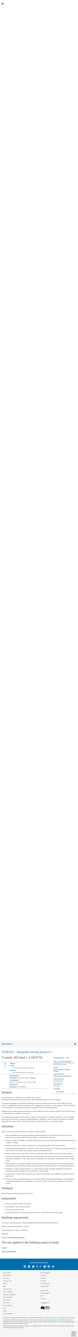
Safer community (7, 1297)
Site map (43, 1298)
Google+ (41, 1267)
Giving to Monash (8, 1313)
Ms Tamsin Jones (58, 1081)
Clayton (12, 1065)
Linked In (29, 1267)
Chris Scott (57, 1086)
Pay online (6, 1278)
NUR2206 (13, 1078)
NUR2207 (33, 1078)
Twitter (33, 1267)
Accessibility (39, 1320)
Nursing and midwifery (9, 1251)
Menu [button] (2, 3)
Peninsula (13, 1070)
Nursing (4, 1248)
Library (5, 1283)
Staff (4, 1308)
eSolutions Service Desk (50, 1317)
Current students (7, 1305)
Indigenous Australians (9, 1294)
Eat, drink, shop (7, 1281)
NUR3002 (13, 1087)
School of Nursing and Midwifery (62, 1076)
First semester (60, 1091)
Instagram (25, 1267)
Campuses (44, 1278)
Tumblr (45, 1267)
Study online (6, 1300)
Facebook (37, 1267)
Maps (4, 1286)
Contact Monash (45, 1283)
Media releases (45, 1286)
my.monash (6, 1302)
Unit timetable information (16, 1237)
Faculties (43, 1275)
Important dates (7, 1275)
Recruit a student (7, 1292)
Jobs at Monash (7, 1289)
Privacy (60, 1320)
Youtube (49, 1267)
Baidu (53, 1267)
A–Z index (43, 1281)
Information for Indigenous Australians (13, 1327)
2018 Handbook (7, 1044)
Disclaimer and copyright (50, 1320)
